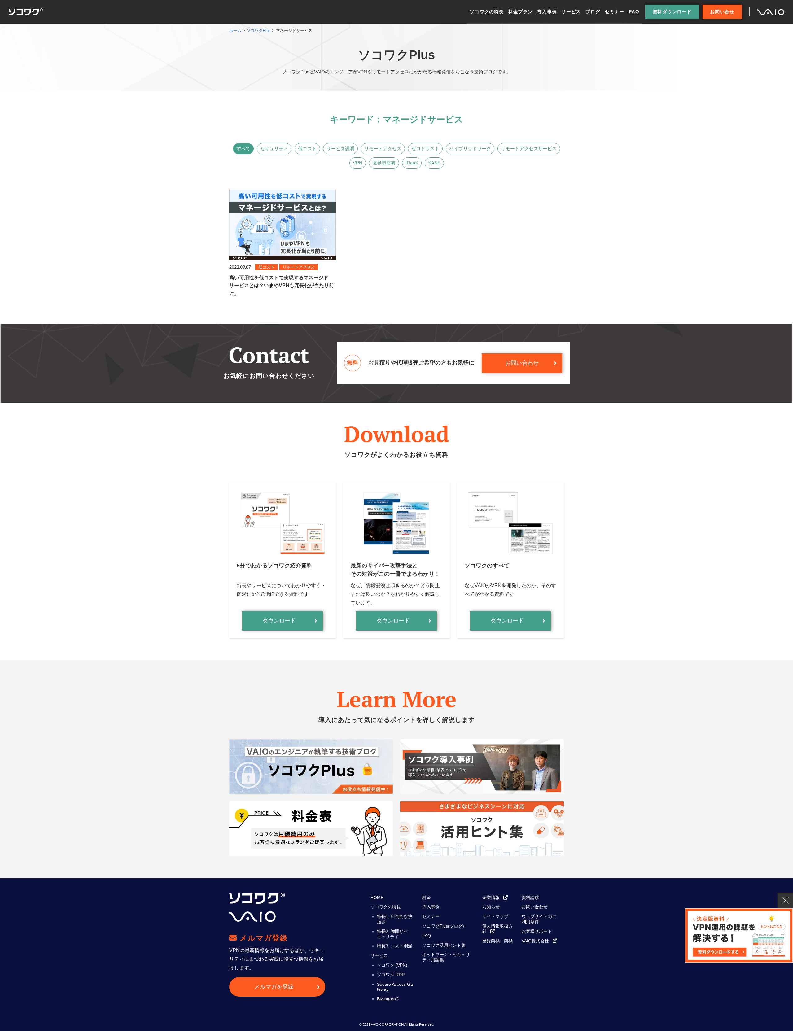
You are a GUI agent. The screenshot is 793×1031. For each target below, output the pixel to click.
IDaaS (411, 162)
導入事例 (547, 11)
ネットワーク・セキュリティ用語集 (446, 957)
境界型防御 (384, 162)
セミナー (614, 11)
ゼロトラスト (425, 148)
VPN (357, 162)
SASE (434, 162)
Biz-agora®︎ (388, 998)
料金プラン (520, 11)
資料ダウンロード (672, 11)
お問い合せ (722, 11)
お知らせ (491, 906)
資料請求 (530, 897)
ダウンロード (279, 621)
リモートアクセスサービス (529, 148)
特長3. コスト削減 (394, 945)
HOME (376, 897)
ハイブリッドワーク (470, 148)
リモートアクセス (382, 148)
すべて (243, 148)
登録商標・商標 (497, 940)
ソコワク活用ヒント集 (444, 945)
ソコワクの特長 (487, 11)
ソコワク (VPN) (392, 965)
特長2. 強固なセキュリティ (392, 934)
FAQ (634, 11)
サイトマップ (495, 916)
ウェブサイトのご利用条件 (539, 919)
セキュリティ (274, 148)
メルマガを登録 (273, 987)
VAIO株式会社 (535, 940)
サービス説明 (340, 148)
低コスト (307, 148)
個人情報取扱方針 (497, 929)
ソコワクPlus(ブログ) (443, 926)
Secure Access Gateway (395, 987)
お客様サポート (537, 931)
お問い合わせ (522, 363)
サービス (571, 11)
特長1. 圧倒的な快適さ (394, 919)
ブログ (592, 11)
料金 (426, 897)
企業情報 (491, 897)
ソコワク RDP (391, 974)
